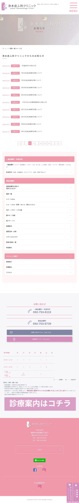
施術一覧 (9, 194)
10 (40, 143)
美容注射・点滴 (11, 231)
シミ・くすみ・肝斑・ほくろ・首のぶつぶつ (20, 205)
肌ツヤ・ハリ (10, 221)
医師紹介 (9, 262)
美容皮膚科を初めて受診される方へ (12, 187)
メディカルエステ (12, 237)
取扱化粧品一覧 (11, 242)
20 (45, 143)
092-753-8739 (42, 322)
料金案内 (9, 247)
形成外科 (26, 172)
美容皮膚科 (10, 181)
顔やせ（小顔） (11, 215)
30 (49, 143)
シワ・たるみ (10, 199)
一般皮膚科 (38, 166)
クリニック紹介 (12, 256)
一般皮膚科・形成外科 (14, 159)
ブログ (39, 450)
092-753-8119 (42, 311)
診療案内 (9, 267)
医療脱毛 (9, 226)
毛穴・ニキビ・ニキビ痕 (14, 210)
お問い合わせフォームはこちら (41, 332)
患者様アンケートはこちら (41, 339)
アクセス (9, 272)
